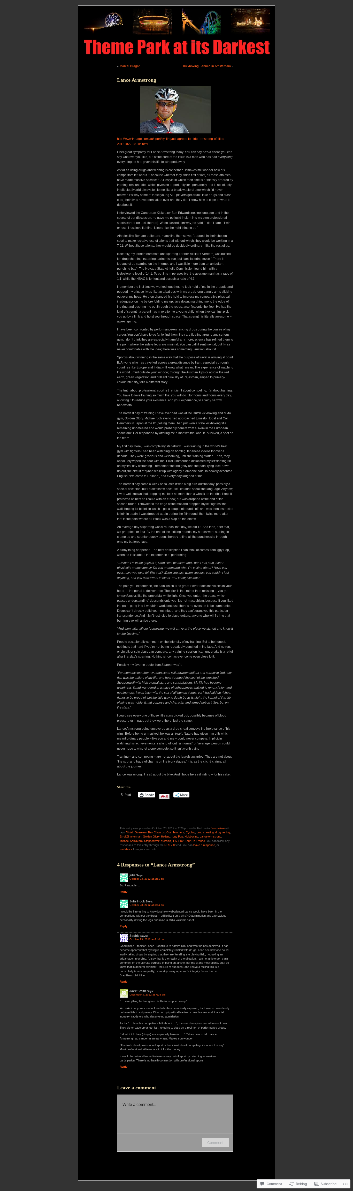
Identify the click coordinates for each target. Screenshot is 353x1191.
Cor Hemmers (175, 832)
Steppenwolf (151, 840)
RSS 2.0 (169, 845)
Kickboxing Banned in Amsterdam (207, 66)
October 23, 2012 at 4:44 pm (146, 939)
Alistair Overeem (136, 832)
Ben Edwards (156, 832)
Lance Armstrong (210, 836)
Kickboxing (191, 836)
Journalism (218, 828)
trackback (126, 849)
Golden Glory (151, 836)
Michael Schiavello (131, 840)
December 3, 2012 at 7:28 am (147, 994)
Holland (165, 836)
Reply (123, 891)
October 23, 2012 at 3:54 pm (146, 904)
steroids (166, 840)
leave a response (204, 845)
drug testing (222, 832)
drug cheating (205, 832)
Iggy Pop (177, 836)
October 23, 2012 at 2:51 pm (146, 878)
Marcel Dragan (130, 66)
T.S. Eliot (178, 840)
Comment (215, 1142)
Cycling (190, 832)
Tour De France (195, 840)
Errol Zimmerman (130, 836)
